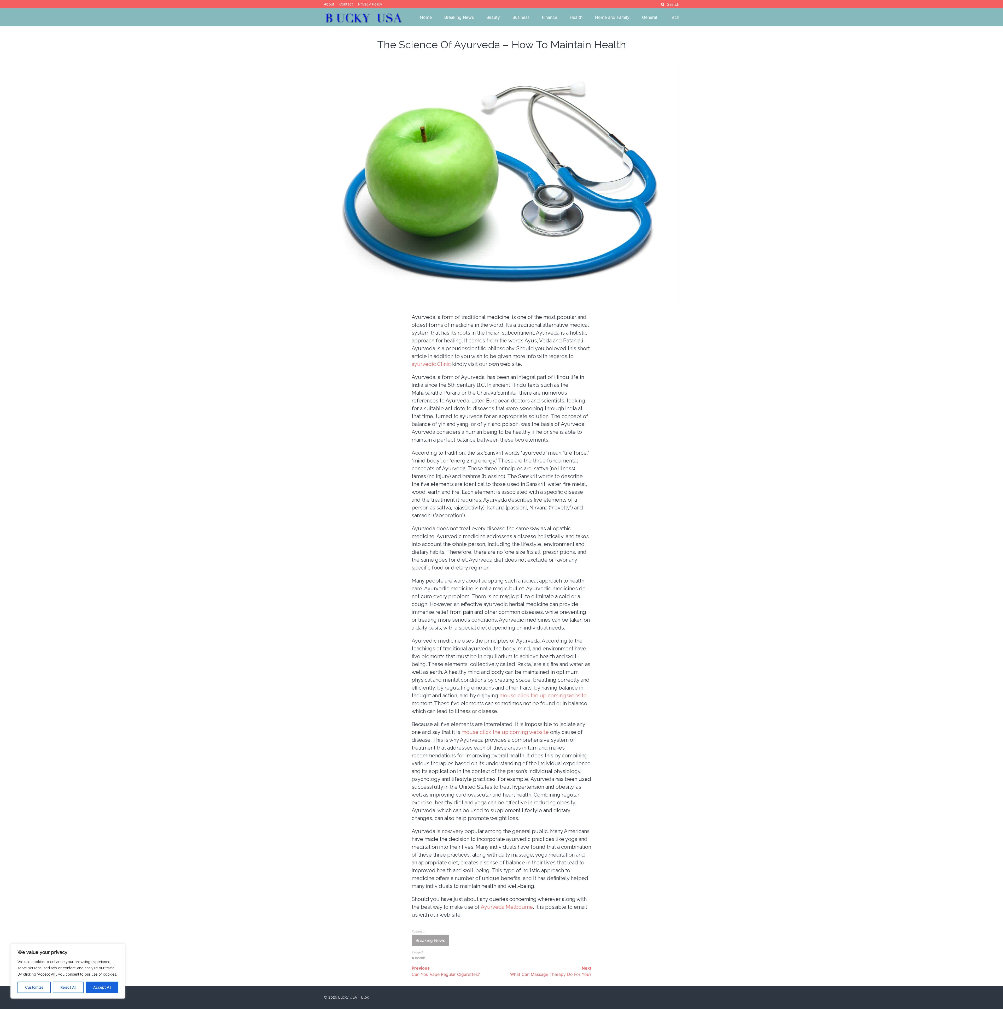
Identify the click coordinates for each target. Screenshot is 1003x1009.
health (420, 958)
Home (426, 17)
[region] (67, 971)
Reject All (68, 987)
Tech (674, 17)
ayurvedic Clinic (431, 364)
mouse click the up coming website (543, 695)
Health (576, 17)
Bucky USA (347, 997)
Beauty (493, 17)
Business (520, 17)
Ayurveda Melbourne (507, 907)
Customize (34, 987)
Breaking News (459, 17)
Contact (346, 4)
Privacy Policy (370, 4)
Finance (549, 17)
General (649, 17)
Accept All (102, 987)
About (329, 4)
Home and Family (612, 17)
